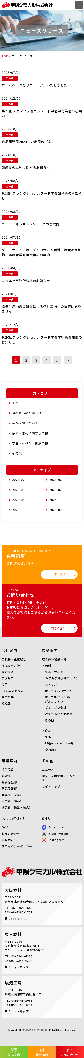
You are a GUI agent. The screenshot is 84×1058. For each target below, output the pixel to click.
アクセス (8, 678)
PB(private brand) (59, 743)
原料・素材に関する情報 (30, 433)
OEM (48, 737)
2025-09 (55, 510)
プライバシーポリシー (17, 846)
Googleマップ (18, 919)
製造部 (6, 776)
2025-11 (55, 499)
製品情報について (25, 423)
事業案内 (9, 760)
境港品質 (8, 769)
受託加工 (51, 750)
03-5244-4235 (22, 956)
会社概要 (8, 672)
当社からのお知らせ (27, 413)
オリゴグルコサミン (58, 691)
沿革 (5, 684)
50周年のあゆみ (13, 691)
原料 (48, 665)
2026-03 (18, 489)
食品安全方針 (11, 665)
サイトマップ (51, 786)
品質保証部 (9, 782)
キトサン (51, 684)
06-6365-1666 (22, 908)
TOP (5, 56)
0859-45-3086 (22, 1000)
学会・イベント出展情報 (30, 443)
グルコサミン (54, 672)
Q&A (5, 827)
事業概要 (8, 697)
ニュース (48, 769)
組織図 (6, 703)
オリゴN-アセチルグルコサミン (57, 699)
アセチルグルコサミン (64, 678)
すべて (17, 403)
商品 (48, 731)
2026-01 (18, 499)
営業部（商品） (12, 801)
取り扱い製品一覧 (54, 659)
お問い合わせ (70, 1055)
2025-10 (18, 510)
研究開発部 (9, 788)
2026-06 (55, 479)
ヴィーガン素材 (55, 708)
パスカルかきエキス (58, 714)
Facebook (55, 827)
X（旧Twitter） (60, 834)
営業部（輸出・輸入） (17, 807)
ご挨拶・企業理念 (14, 659)
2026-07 (18, 479)
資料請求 (42, 1055)
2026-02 (55, 489)
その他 (17, 453)
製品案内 (14, 1055)
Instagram (56, 840)
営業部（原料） (12, 795)
